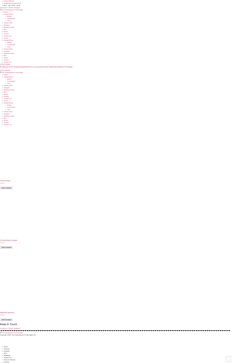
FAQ (5, 29)
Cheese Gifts (8, 23)
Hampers (7, 25)
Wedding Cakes (9, 27)
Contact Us (7, 36)
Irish (8, 21)
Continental (11, 18)
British (9, 16)
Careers (6, 34)
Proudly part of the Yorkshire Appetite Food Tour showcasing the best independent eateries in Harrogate (36, 67)
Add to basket (6, 188)
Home (6, 12)
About (6, 31)
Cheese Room (8, 14)
